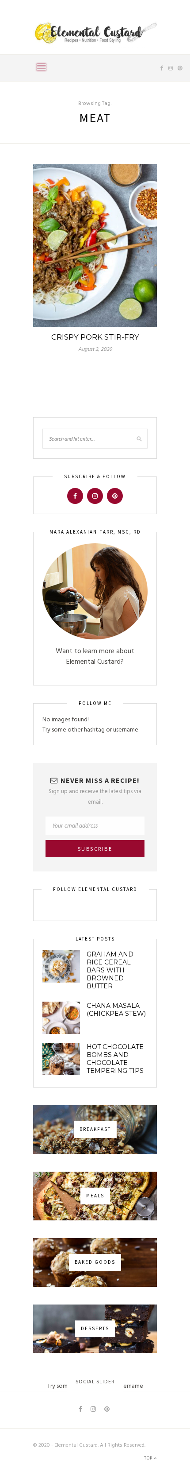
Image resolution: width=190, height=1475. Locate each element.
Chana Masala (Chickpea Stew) (116, 1010)
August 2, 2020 (95, 349)
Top (149, 1458)
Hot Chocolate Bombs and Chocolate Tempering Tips (115, 1059)
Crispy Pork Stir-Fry (95, 337)
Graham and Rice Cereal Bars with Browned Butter (110, 970)
